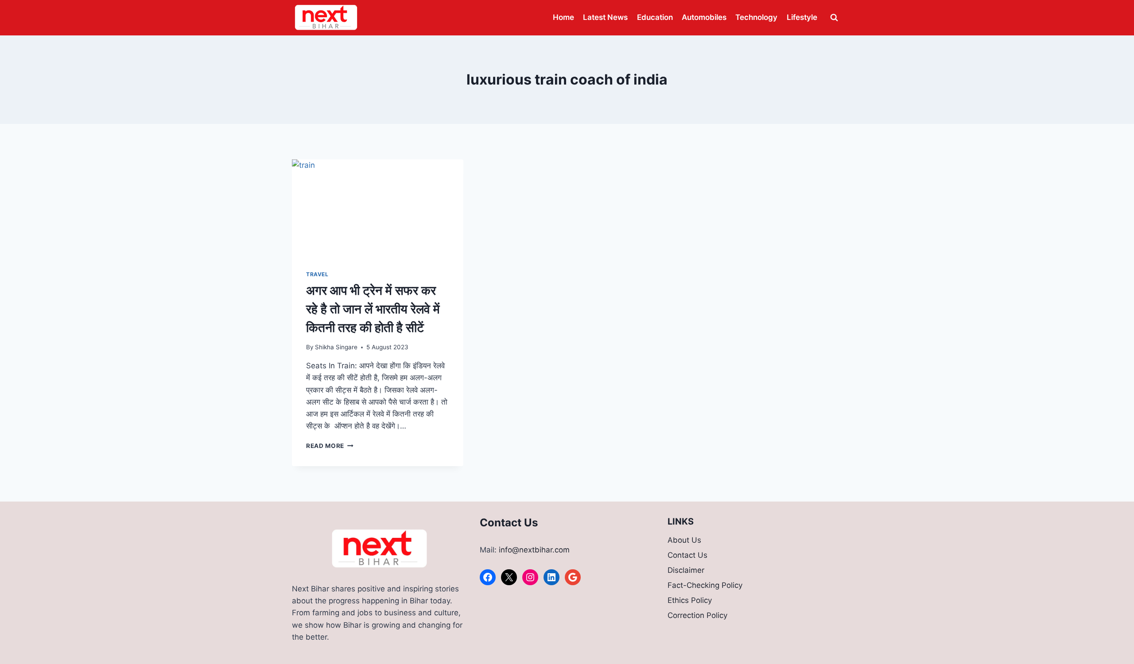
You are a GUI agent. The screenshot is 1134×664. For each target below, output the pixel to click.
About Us (684, 540)
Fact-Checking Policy (705, 585)
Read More (329, 445)
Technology (756, 17)
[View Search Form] (834, 18)
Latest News (605, 17)
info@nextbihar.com (534, 549)
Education (655, 17)
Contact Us (687, 555)
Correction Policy (697, 615)
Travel (317, 274)
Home (563, 17)
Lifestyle (802, 17)
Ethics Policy (690, 600)
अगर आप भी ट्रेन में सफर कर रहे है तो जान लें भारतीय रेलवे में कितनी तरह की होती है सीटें (373, 309)
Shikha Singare (336, 347)
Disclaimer (686, 570)
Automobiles (704, 17)
